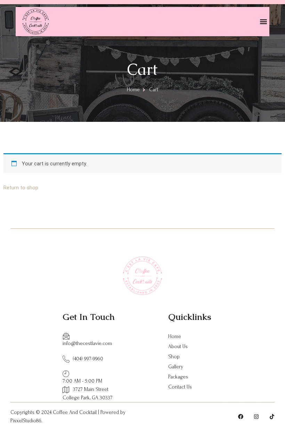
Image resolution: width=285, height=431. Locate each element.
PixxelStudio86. (26, 421)
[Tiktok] (272, 416)
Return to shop (20, 188)
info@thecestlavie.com (87, 343)
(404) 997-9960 (88, 359)
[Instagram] (256, 416)
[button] (263, 22)
